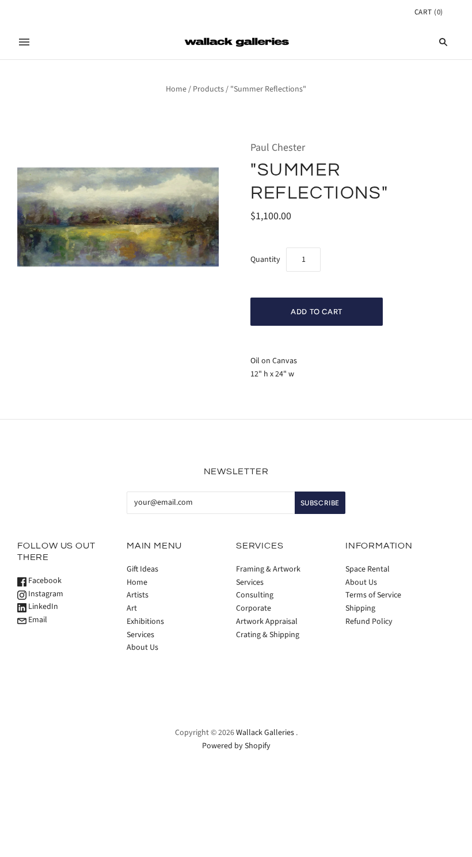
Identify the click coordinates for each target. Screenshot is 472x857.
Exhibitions (145, 621)
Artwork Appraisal (267, 621)
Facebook (44, 580)
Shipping (360, 608)
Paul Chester (277, 147)
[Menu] (24, 42)
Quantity (265, 259)
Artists (138, 595)
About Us (142, 647)
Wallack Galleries (265, 732)
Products (208, 89)
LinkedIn (42, 606)
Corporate (253, 608)
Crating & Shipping (267, 635)
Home (176, 89)
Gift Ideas (142, 569)
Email (36, 620)
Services (140, 635)
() (428, 12)
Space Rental (367, 569)
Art (132, 608)
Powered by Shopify (236, 746)
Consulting (254, 595)
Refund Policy (369, 621)
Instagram (44, 594)
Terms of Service (373, 595)
